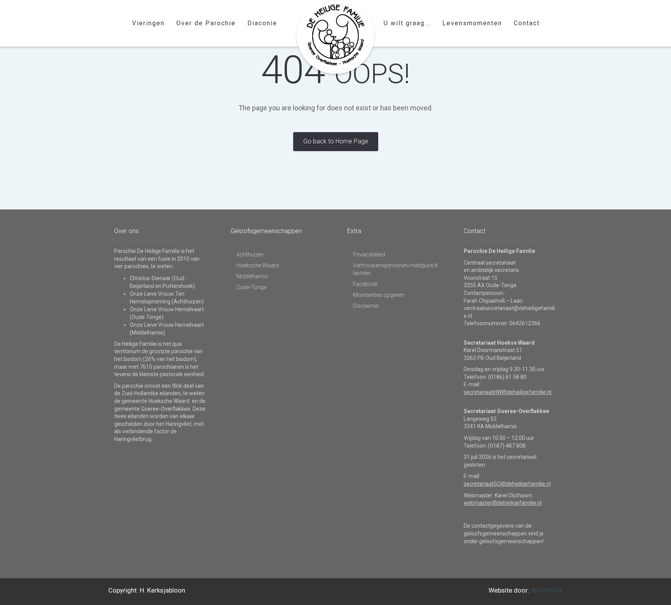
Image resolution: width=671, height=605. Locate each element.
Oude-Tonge (251, 287)
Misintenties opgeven (378, 295)
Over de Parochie (206, 23)
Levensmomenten (472, 23)
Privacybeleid (369, 254)
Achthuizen (250, 254)
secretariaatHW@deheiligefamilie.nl (507, 392)
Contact (527, 23)
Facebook (365, 284)
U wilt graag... (407, 23)
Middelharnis (252, 276)
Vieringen (148, 23)
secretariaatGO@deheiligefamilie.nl (507, 484)
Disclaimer (366, 306)
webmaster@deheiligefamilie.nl (503, 503)
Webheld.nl (547, 590)
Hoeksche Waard (257, 265)
